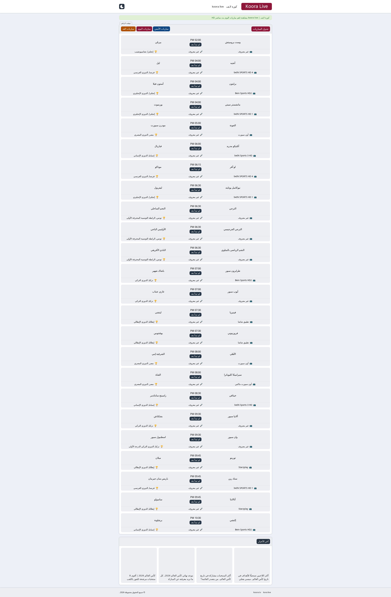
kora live (267, 592)
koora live (218, 6)
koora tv (257, 592)
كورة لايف (231, 6)
